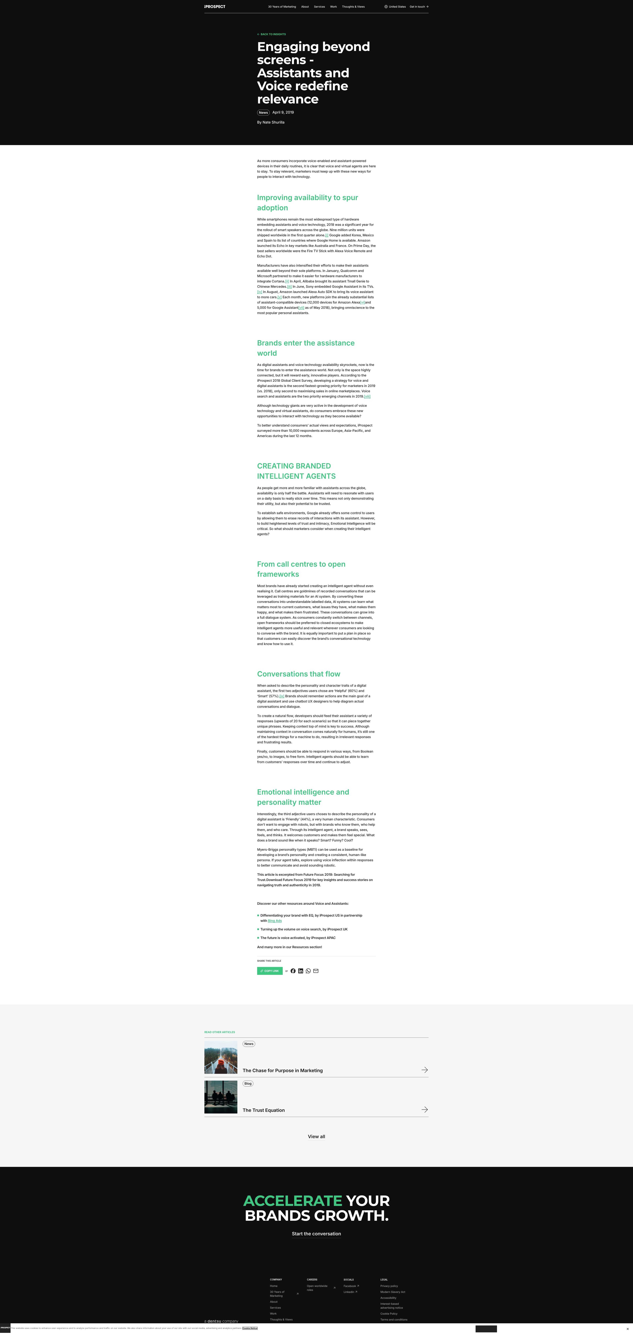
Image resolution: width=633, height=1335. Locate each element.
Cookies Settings (486, 1328)
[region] (316, 1329)
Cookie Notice (250, 1328)
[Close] (627, 1329)
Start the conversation (316, 1234)
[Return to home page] (214, 6)
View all (316, 1136)
